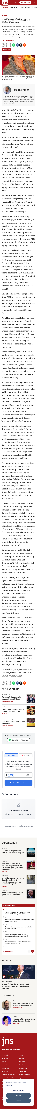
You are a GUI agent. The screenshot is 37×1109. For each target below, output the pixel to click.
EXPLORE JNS (8, 843)
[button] (10, 45)
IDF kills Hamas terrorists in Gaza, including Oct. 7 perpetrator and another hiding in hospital (13, 881)
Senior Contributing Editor (9, 719)
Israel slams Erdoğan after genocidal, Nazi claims (12, 893)
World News (5, 861)
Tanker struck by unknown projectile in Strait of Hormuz (18, 928)
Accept (18, 1095)
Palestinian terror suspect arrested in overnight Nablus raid (17, 942)
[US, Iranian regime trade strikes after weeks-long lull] (31, 852)
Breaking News (10, 906)
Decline (18, 1101)
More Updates (8, 951)
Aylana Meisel (6, 991)
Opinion (4, 16)
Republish (6, 50)
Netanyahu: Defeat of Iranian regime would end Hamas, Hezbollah (17, 913)
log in (13, 814)
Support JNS (25, 2)
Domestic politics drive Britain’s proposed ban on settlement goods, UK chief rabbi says (12, 866)
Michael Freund (17, 1007)
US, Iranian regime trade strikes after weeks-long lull (13, 852)
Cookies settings (18, 1090)
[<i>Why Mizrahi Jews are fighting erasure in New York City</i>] (31, 710)
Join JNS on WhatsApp (20, 740)
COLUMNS (7, 995)
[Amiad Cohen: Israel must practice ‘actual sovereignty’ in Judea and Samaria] (18, 972)
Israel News (5, 875)
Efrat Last (16, 1023)
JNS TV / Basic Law (7, 981)
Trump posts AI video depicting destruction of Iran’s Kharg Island (16, 935)
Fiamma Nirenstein (7, 726)
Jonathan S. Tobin (7, 701)
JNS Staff (4, 855)
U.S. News (4, 848)
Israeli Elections (25, 7)
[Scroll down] (32, 951)
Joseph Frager (8, 41)
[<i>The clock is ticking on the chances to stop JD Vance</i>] (31, 698)
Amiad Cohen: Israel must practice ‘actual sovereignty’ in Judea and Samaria (16, 986)
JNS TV (5, 960)
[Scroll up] (29, 951)
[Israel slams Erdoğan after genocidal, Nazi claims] (31, 894)
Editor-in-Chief (6, 694)
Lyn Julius (4, 714)
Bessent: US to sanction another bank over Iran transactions (19, 920)
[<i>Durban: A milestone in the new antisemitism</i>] (31, 722)
